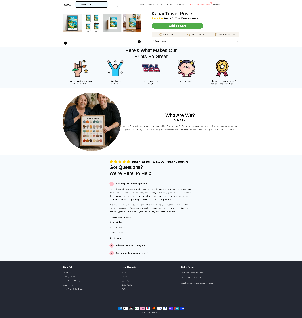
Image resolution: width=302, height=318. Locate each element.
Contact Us (126, 281)
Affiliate (125, 293)
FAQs (124, 289)
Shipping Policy (69, 277)
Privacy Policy (68, 272)
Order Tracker (127, 285)
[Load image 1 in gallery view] (72, 23)
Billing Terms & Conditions (73, 289)
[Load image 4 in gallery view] (132, 23)
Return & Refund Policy (71, 281)
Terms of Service (69, 285)
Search (124, 277)
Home (124, 272)
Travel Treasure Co (154, 313)
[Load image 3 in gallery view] (112, 23)
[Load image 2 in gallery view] (92, 23)
